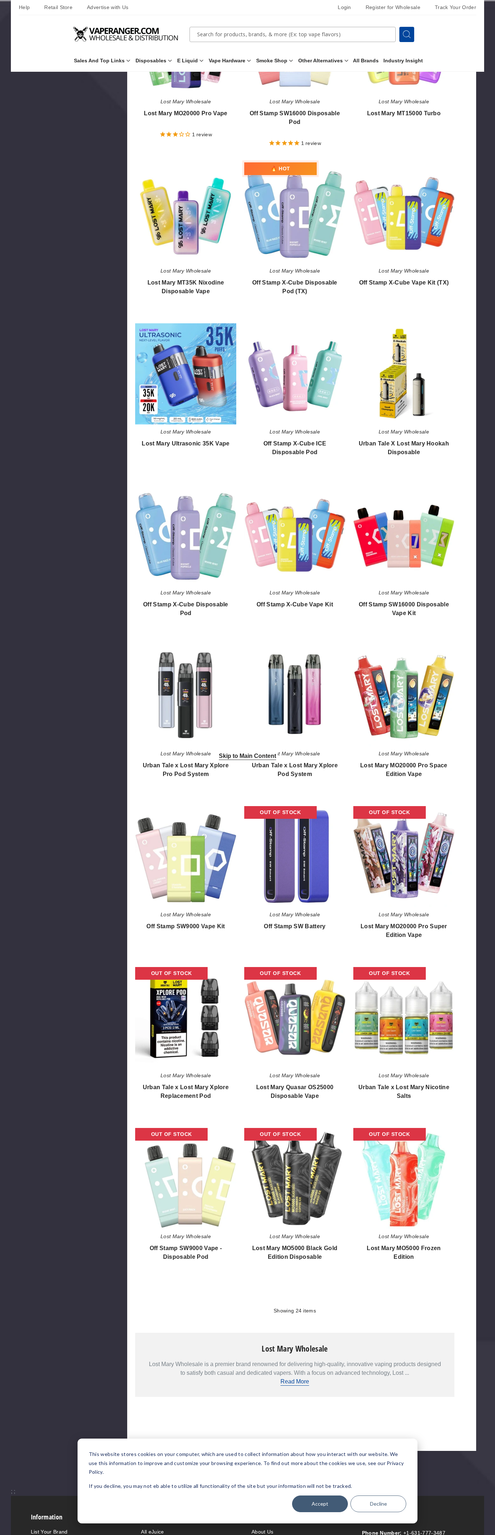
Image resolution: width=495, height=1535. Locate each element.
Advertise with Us (107, 7)
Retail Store (58, 7)
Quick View (185, 214)
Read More (294, 1381)
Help (24, 7)
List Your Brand (49, 1532)
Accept (320, 1504)
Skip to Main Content (247, 755)
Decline (378, 1504)
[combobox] (293, 34)
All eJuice (152, 1532)
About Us (262, 1532)
